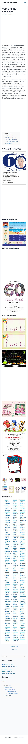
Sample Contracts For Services (9, 666)
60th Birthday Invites (7, 567)
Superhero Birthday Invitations (15, 608)
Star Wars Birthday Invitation (7, 606)
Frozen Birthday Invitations (22, 546)
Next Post (14, 649)
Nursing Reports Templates (8, 673)
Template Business (9, 3)
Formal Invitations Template (15, 565)
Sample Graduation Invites (8, 601)
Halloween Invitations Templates (15, 591)
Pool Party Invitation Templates (22, 592)
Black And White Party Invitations (8, 553)
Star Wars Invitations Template (15, 585)
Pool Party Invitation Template (15, 532)
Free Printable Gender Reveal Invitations (7, 546)
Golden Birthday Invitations (7, 635)
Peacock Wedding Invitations (7, 519)
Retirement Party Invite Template (22, 603)
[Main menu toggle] (25, 2)
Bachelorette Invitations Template (16, 537)
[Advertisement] (14, 30)
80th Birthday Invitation (15, 520)
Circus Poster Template (7, 664)
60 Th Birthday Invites (15, 560)
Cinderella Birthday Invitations (7, 611)
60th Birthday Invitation (7, 501)
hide (10, 133)
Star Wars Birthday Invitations (15, 596)
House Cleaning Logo (7, 669)
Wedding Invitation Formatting (22, 637)
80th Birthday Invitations (7, 616)
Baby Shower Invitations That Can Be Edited (16, 572)
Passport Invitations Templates (22, 627)
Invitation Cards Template (15, 628)
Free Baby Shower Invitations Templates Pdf (15, 622)
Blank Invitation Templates (22, 506)
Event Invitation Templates (22, 527)
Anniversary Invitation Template (23, 532)
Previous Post (14, 646)
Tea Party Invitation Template (15, 510)
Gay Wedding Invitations (22, 587)
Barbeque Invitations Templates (15, 543)
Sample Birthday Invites (7, 596)
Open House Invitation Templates (23, 556)
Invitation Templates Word (22, 582)
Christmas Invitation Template (15, 515)
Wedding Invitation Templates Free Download (22, 539)
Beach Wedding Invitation (15, 548)
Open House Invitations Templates (23, 632)
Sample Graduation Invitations (8, 561)
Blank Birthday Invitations (7, 572)
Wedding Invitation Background (23, 561)
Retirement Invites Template (7, 621)
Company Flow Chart (7, 671)
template (4, 681)
